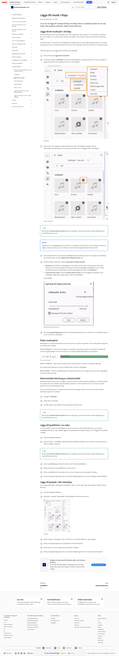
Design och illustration (8, 624)
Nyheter (40, 2)
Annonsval (113, 653)
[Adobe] (4, 2)
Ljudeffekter (17, 74)
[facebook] (16, 653)
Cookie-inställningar (92, 653)
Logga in (114, 2)
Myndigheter (53, 622)
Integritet (100, 638)
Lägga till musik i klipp (19, 78)
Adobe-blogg (100, 642)
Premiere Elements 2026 (29, 2)
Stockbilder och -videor (8, 635)
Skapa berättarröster (18, 81)
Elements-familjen (65, 2)
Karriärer (99, 622)
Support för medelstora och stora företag (82, 627)
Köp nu (89, 2)
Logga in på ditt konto (102, 618)
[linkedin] (24, 653)
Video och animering (8, 626)
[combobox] (82, 7)
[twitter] (21, 653)
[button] (108, 2)
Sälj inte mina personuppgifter (103, 653)
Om (98, 620)
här (57, 248)
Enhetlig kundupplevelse (32, 622)
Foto (5, 622)
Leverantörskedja (101, 633)
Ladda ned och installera (79, 620)
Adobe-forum (76, 622)
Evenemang (100, 625)
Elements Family (7, 633)
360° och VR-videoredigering (18, 40)
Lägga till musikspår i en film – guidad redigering (22, 96)
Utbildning (53, 618)
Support (55, 2)
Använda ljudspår (18, 84)
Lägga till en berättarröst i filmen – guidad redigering (21, 91)
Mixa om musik (17, 87)
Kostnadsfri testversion (79, 2)
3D (4, 631)
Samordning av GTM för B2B (33, 627)
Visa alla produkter (7, 637)
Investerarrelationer (102, 631)
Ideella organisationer (55, 620)
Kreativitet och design (15, 2)
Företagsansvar (101, 629)
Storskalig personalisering (32, 618)
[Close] (83, 652)
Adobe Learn (76, 625)
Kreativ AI (6, 620)
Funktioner (47, 2)
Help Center (76, 618)
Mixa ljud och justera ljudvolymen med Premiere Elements (22, 70)
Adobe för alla (100, 640)
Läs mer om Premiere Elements (19, 21)
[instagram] (19, 653)
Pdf (4, 628)
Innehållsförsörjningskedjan (32, 620)
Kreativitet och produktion (32, 625)
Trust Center (100, 636)
